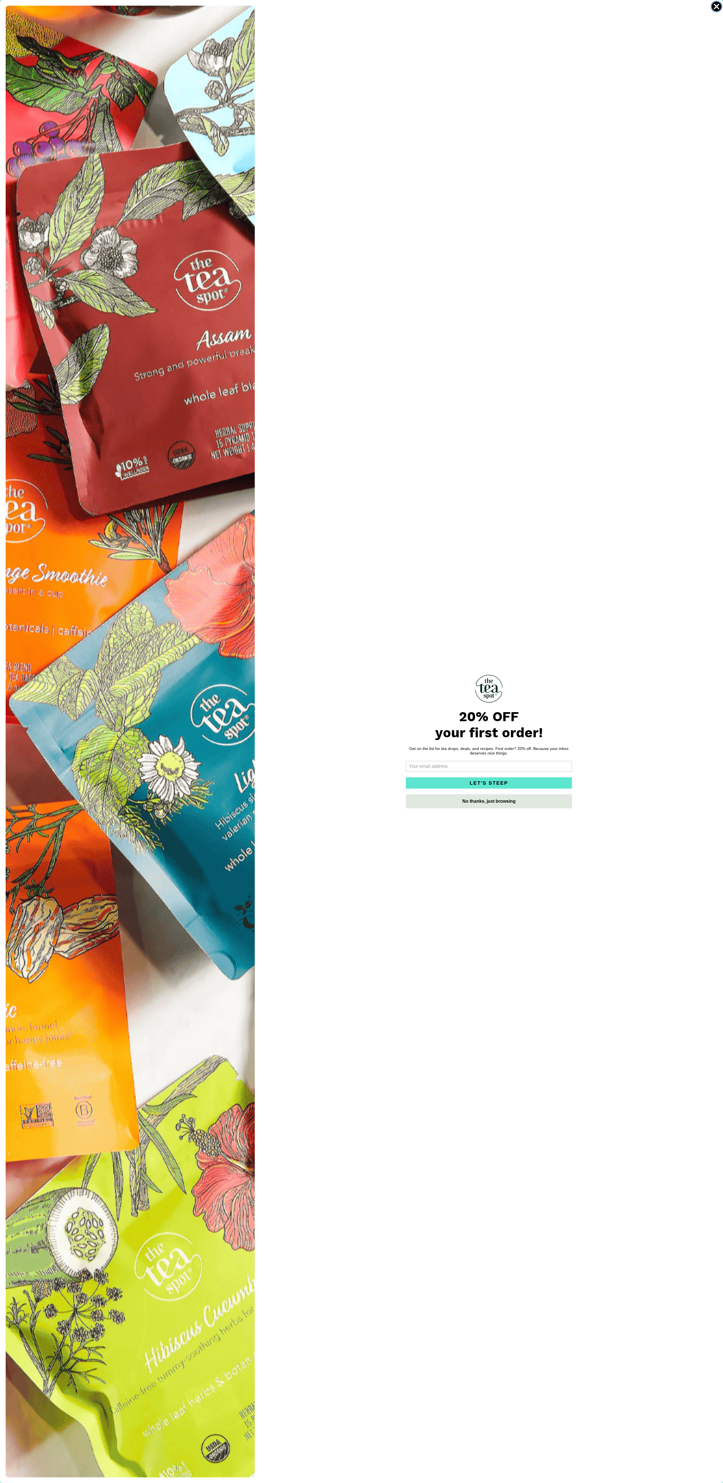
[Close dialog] (716, 6)
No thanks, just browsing (489, 801)
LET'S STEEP (489, 783)
